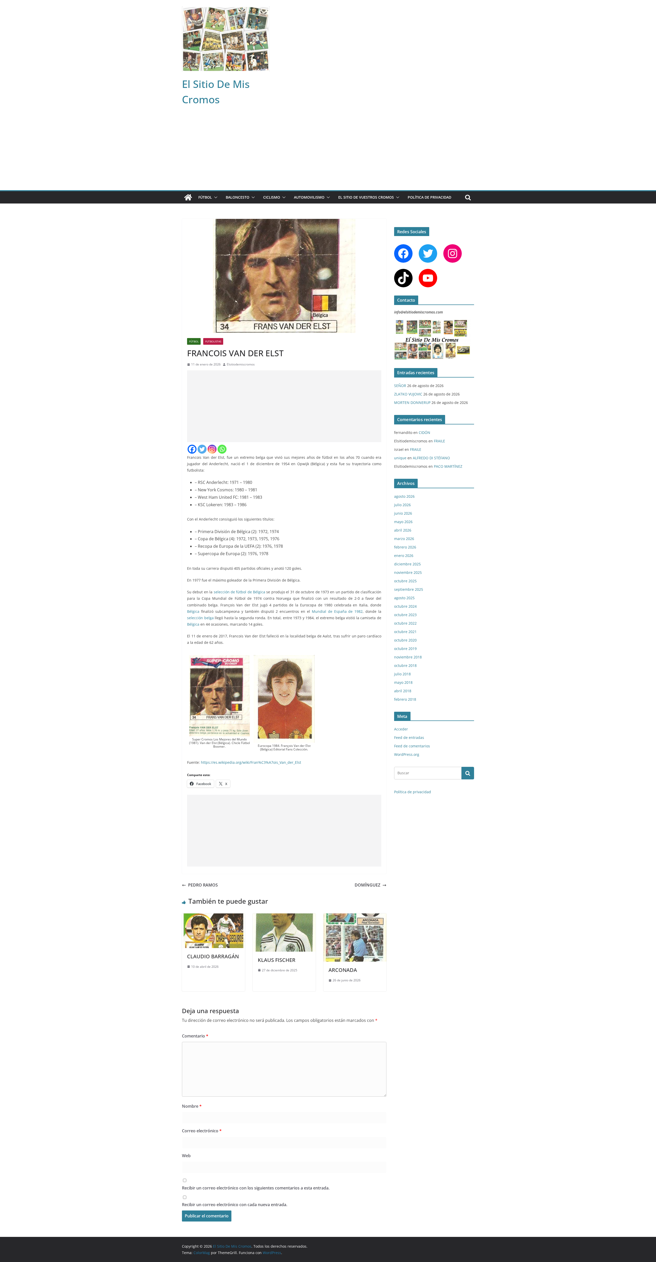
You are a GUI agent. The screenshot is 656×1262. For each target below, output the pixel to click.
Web (186, 1155)
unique (400, 457)
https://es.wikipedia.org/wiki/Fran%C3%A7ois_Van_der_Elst (251, 762)
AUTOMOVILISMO (309, 197)
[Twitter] (202, 449)
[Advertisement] (328, 152)
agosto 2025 (404, 597)
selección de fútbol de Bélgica (239, 591)
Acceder (401, 729)
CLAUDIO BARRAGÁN (213, 956)
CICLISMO (271, 197)
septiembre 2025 (408, 589)
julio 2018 (402, 673)
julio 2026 (402, 504)
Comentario (195, 1036)
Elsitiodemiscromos (241, 364)
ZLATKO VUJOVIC (408, 394)
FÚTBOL (205, 197)
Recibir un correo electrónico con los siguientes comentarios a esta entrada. (256, 1188)
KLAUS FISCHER (276, 959)
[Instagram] (212, 449)
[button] (215, 197)
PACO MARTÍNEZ (448, 466)
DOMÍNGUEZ (367, 885)
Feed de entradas (409, 737)
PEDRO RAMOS (203, 885)
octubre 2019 (405, 648)
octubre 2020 (405, 640)
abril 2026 (402, 530)
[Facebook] (192, 449)
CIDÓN (424, 432)
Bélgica (193, 611)
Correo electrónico (202, 1131)
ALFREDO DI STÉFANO (431, 457)
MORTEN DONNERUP (412, 402)
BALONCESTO (237, 197)
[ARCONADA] (354, 917)
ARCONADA (343, 969)
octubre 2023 (405, 614)
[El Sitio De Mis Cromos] (188, 197)
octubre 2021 (405, 631)
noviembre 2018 (408, 657)
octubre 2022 (405, 623)
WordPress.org (406, 754)
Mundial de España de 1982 (337, 611)
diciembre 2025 (407, 564)
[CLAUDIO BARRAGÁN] (213, 917)
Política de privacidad (429, 197)
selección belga (200, 617)
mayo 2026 (403, 521)
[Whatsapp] (222, 449)
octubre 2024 (405, 606)
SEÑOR (400, 385)
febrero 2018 (405, 699)
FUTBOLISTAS (213, 341)
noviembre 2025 (408, 572)
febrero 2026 (405, 547)
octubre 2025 (405, 580)
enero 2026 (403, 555)
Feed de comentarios (412, 746)
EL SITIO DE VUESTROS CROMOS (366, 197)
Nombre (192, 1106)
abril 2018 (402, 690)
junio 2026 (403, 513)
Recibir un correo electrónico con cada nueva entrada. (234, 1204)
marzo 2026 (404, 538)
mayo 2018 (403, 682)
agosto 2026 (404, 496)
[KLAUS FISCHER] (284, 917)
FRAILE (439, 441)
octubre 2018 (405, 665)
